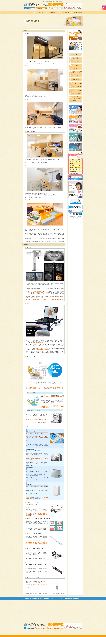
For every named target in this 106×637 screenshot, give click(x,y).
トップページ (30, 632)
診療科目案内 (44, 632)
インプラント (53, 632)
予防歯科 (48, 632)
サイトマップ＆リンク (74, 632)
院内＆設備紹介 (59, 632)
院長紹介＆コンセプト (37, 632)
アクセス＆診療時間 (66, 632)
